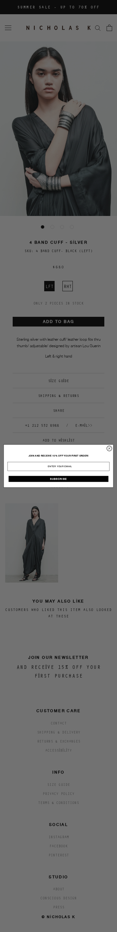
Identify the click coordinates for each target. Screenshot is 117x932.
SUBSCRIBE (58, 478)
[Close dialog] (109, 448)
